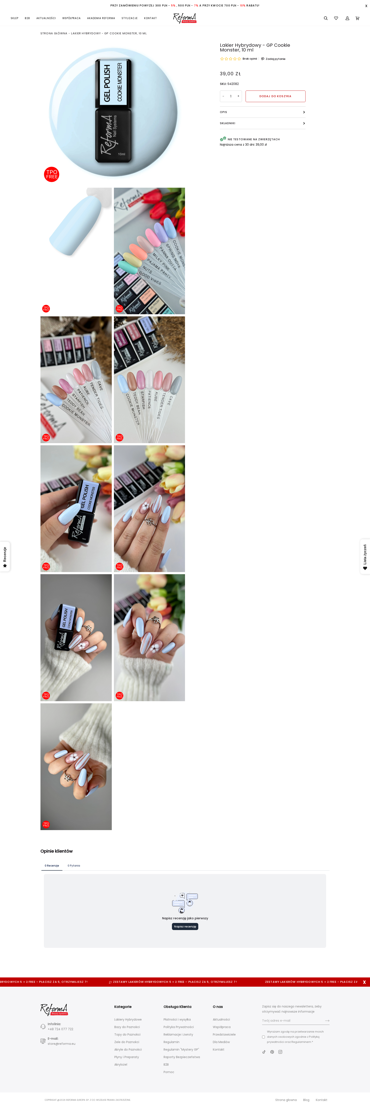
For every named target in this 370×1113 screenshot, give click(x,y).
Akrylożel (120, 1064)
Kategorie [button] (122, 1006)
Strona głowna (286, 1100)
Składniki (227, 123)
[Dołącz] (324, 1020)
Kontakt (218, 1049)
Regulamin (171, 1042)
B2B (166, 1064)
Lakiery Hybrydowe (128, 1019)
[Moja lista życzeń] (336, 18)
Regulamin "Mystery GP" (181, 1049)
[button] (16, 18)
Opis (223, 112)
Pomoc (169, 1072)
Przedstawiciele (224, 1034)
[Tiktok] (264, 1052)
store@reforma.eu (61, 1044)
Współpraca (222, 1027)
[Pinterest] (272, 1052)
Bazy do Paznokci (127, 1027)
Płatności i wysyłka (177, 1019)
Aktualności (221, 1019)
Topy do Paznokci (127, 1034)
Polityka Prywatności (179, 1027)
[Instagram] (280, 1052)
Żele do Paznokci (126, 1042)
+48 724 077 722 (60, 1029)
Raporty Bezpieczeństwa (182, 1057)
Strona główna (53, 33)
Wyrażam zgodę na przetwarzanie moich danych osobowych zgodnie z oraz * (295, 1037)
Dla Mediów (221, 1042)
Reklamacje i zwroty (178, 1034)
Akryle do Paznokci (128, 1049)
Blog (306, 1100)
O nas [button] (218, 1006)
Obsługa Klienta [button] (177, 1006)
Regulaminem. (301, 1042)
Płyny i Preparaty (126, 1057)
